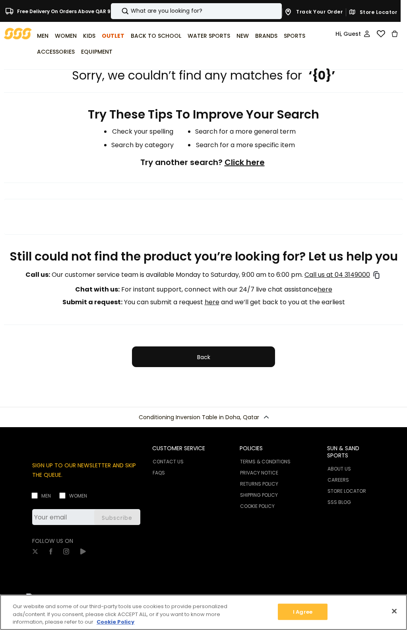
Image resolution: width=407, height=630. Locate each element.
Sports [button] (294, 36)
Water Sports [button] (209, 36)
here (325, 289)
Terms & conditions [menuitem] (265, 461)
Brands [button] (266, 36)
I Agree (302, 611)
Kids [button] (89, 36)
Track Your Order (319, 11)
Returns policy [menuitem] (259, 483)
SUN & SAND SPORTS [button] (343, 452)
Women (78, 495)
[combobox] (196, 11)
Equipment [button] (96, 52)
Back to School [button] (156, 36)
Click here (245, 162)
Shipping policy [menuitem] (259, 495)
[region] (203, 612)
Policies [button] (251, 448)
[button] (203, 417)
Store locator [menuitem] (347, 491)
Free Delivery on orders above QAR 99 (65, 11)
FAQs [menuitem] (159, 472)
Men (46, 495)
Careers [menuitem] (338, 479)
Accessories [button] (56, 52)
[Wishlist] (381, 34)
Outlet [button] (113, 36)
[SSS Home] (18, 33)
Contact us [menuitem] (168, 461)
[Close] (394, 611)
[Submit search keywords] (118, 11)
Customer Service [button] (178, 448)
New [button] (242, 36)
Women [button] (66, 36)
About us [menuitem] (339, 468)
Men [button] (42, 36)
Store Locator (377, 12)
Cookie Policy (115, 622)
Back (203, 357)
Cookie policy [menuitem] (257, 506)
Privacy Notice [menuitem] (259, 472)
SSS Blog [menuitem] (339, 502)
